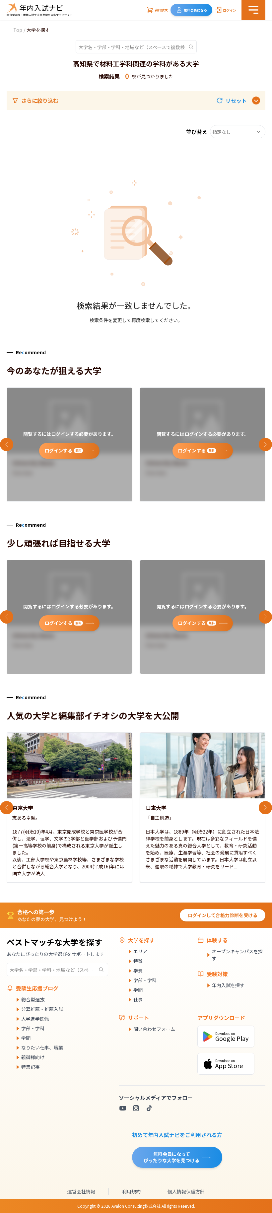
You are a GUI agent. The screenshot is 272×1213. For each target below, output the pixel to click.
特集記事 (30, 1066)
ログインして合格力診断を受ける (222, 915)
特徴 (138, 961)
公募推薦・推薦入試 (42, 1009)
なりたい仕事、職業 (42, 1047)
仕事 (138, 999)
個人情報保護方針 (186, 1191)
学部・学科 (32, 1028)
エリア (140, 951)
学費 (138, 970)
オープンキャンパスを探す (237, 955)
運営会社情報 (81, 1191)
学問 (26, 1038)
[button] (231, 100)
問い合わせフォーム (154, 1029)
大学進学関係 (35, 1018)
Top (17, 30)
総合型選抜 (32, 999)
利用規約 (131, 1191)
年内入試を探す (228, 985)
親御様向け (32, 1057)
